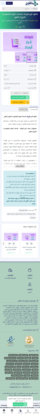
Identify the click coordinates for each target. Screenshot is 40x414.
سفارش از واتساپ (18, 102)
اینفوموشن (27, 358)
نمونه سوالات (34, 375)
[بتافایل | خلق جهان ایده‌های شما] (32, 3)
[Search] (4, 9)
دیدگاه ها (22, 109)
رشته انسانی (35, 364)
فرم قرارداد (5, 84)
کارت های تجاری (34, 378)
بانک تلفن (20, 358)
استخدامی (35, 358)
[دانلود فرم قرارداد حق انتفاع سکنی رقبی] (11, 237)
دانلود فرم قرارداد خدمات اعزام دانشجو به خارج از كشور (21, 214)
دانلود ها (31, 21)
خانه (36, 21)
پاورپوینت (26, 375)
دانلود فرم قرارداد (23, 210)
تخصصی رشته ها (33, 361)
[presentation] (3, 243)
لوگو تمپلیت (35, 373)
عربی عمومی (26, 367)
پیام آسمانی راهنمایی (17, 375)
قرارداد (28, 116)
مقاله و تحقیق (18, 373)
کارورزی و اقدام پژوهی (22, 378)
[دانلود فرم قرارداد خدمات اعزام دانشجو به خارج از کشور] (20, 41)
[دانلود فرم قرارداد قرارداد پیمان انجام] (29, 237)
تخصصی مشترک (23, 361)
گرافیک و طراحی (10, 378)
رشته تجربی (26, 364)
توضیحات (33, 109)
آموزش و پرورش (34, 355)
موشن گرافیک (9, 373)
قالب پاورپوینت (26, 370)
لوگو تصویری (8, 370)
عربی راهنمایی (34, 367)
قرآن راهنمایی (17, 370)
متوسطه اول (27, 373)
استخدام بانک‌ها (13, 355)
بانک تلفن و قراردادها (14, 84)
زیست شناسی (10, 364)
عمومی (18, 367)
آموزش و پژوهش (23, 355)
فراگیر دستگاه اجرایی (10, 367)
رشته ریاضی (18, 364)
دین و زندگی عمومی (12, 361)
